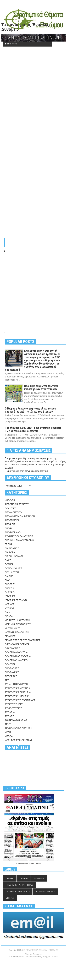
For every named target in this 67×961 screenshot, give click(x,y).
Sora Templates (27, 956)
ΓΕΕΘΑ (8, 544)
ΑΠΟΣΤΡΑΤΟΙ (12, 520)
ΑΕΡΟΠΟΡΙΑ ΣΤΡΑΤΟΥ (17, 504)
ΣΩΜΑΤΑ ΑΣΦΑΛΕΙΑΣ (16, 720)
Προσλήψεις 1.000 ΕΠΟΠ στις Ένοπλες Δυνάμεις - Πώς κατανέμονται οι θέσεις (34, 429)
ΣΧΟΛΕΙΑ (10, 712)
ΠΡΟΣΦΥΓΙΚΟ (12, 672)
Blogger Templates (33, 954)
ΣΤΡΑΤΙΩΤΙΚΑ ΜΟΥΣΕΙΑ (17, 688)
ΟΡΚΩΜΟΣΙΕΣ (12, 648)
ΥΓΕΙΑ (8, 732)
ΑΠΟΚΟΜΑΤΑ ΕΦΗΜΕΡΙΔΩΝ (20, 516)
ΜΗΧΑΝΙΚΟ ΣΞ (12, 628)
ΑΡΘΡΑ (9, 528)
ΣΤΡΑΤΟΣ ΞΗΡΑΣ (14, 704)
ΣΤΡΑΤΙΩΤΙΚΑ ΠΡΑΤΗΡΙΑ (18, 692)
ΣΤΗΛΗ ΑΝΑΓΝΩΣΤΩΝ (16, 684)
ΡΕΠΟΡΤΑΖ (11, 676)
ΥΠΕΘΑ (9, 736)
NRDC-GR (10, 500)
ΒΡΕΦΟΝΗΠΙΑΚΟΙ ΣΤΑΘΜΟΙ (20, 540)
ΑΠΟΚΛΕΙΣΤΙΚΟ (13, 512)
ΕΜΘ (7, 580)
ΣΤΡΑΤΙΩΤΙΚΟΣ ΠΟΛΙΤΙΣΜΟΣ (20, 700)
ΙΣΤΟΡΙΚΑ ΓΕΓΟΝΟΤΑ (16, 600)
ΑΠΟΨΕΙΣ (10, 524)
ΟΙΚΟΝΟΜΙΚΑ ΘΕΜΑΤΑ (17, 644)
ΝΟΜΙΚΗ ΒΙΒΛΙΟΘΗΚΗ (17, 632)
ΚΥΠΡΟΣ (9, 608)
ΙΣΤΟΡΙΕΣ (10, 596)
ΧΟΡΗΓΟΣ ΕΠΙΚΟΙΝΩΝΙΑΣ (18, 740)
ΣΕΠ (7, 680)
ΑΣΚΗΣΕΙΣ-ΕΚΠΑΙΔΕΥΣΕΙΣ (19, 536)
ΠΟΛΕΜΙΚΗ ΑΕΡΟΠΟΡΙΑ (18, 656)
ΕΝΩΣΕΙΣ (10, 584)
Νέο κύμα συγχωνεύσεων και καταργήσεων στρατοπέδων (41, 387)
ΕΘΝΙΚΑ (9, 564)
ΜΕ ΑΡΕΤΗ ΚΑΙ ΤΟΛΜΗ (17, 620)
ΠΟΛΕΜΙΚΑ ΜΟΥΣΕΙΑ (16, 652)
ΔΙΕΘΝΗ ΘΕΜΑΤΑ (14, 556)
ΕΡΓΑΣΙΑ (9, 588)
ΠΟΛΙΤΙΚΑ (10, 664)
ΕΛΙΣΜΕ (9, 576)
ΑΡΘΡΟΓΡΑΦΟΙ (13, 532)
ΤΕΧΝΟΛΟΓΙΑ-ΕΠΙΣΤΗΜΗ (18, 728)
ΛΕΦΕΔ (9, 616)
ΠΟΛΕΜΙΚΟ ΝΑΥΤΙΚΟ (16, 660)
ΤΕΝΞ (8, 724)
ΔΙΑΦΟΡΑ (10, 552)
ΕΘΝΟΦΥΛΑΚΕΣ (13, 568)
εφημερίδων (36, 863)
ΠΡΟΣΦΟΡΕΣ (12, 668)
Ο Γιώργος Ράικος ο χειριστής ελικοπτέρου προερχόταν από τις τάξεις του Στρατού (30, 410)
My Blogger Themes (48, 956)
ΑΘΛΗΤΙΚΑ (10, 508)
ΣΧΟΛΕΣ (9, 716)
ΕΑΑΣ (8, 560)
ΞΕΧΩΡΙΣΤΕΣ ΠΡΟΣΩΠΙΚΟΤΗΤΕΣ (22, 640)
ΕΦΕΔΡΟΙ (10, 592)
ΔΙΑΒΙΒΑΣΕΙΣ (12, 548)
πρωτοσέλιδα (23, 863)
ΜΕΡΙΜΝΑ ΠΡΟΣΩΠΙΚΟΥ (18, 624)
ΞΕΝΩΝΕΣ (10, 636)
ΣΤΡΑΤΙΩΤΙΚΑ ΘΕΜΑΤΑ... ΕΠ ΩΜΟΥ (42, 950)
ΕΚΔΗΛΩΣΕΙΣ (12, 572)
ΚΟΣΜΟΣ (9, 604)
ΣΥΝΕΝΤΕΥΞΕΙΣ (13, 708)
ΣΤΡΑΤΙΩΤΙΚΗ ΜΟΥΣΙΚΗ (17, 696)
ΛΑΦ (7, 612)
